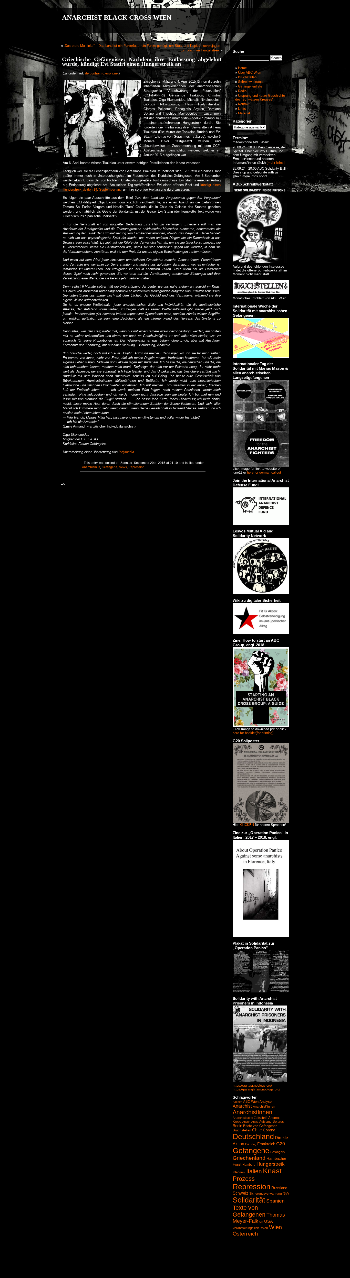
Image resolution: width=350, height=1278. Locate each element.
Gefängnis (277, 1152)
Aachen (237, 1101)
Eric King (250, 1144)
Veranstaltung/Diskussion (250, 1228)
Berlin (237, 1125)
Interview (239, 1172)
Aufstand (265, 1121)
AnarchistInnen (252, 1112)
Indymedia (126, 452)
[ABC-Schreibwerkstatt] (260, 262)
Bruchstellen (247, 77)
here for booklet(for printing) (253, 733)
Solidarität (249, 1200)
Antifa (254, 1121)
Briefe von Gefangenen (260, 1126)
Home (242, 68)
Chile (257, 1130)
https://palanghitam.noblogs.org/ (256, 1089)
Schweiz (240, 1193)
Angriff (246, 1121)
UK (261, 1221)
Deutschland (253, 1136)
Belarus (278, 1121)
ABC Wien (251, 1102)
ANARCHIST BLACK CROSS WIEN (116, 17)
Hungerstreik (270, 1164)
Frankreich (266, 1144)
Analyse (266, 1102)
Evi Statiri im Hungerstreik (200, 50)
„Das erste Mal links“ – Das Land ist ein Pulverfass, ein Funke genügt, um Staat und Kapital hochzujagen (142, 46)
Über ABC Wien (249, 72)
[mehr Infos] (275, 163)
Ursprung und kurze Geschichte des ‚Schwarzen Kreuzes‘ (260, 97)
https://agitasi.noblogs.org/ (252, 1085)
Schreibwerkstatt (250, 82)
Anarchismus (91, 467)
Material (244, 113)
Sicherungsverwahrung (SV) (269, 1193)
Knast (272, 1171)
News (123, 467)
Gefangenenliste (250, 86)
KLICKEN (247, 825)
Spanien (275, 1201)
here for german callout (264, 472)
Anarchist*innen (264, 1106)
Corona (269, 1130)
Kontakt (244, 104)
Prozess (244, 1178)
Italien (254, 1171)
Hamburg (248, 1164)
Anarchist (242, 1106)
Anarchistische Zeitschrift (250, 1117)
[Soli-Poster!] (260, 1081)
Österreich (245, 1234)
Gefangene (109, 467)
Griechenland (249, 1158)
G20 (280, 1143)
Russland (279, 1188)
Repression (136, 467)
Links (242, 109)
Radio (242, 91)
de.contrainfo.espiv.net (102, 73)
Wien (275, 1227)
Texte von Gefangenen (249, 1211)
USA (268, 1221)
